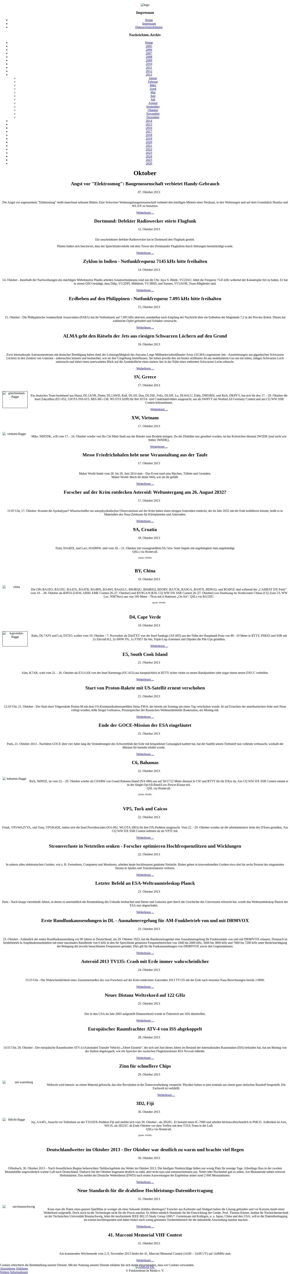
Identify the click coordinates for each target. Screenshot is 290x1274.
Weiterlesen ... (145, 212)
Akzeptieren (7, 1268)
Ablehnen (22, 1268)
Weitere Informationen (14, 1272)
